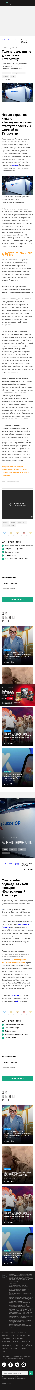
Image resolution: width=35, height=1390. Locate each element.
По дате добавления (9, 583)
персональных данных (18, 1378)
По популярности (8, 589)
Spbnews (10, 1383)
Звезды (15, 1342)
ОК (31, 1373)
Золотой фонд (27, 1345)
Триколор (22, 849)
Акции (5, 849)
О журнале (15, 1348)
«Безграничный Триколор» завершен (19, 545)
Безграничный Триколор (14, 549)
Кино (12, 1335)
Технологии (6, 1338)
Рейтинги (5, 1348)
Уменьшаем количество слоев (16, 559)
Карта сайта (5, 1356)
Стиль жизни (6, 1345)
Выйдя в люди (10, 555)
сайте (17, 1001)
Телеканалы (22, 1332)
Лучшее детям (25, 1342)
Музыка (16, 1345)
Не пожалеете (10, 1038)
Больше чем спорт (12, 552)
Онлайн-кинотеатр (23, 1335)
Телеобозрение (18, 1338)
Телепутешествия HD (19, 73)
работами (15, 995)
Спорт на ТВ (6, 1342)
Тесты (13, 1332)
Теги (3, 1351)
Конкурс (13, 849)
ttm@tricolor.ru (26, 1313)
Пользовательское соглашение (13, 1358)
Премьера (5, 76)
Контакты (25, 1348)
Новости (13, 76)
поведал (15, 165)
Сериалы (5, 1335)
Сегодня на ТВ (6, 73)
